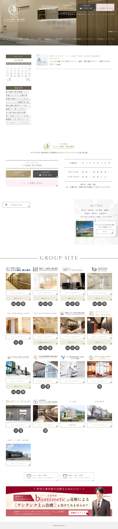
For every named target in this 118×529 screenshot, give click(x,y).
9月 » (28, 79)
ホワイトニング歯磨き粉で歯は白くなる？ (23, 102)
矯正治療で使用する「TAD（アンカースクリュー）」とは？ (29, 105)
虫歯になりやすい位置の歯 (16, 95)
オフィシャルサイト (18, 293)
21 (18, 73)
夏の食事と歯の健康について (17, 92)
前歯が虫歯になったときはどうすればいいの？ (24, 98)
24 (29, 73)
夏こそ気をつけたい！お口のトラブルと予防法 (24, 116)
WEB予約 (72, 425)
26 (11, 75)
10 (29, 68)
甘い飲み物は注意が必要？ (16, 112)
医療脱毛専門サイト (45, 342)
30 (26, 75)
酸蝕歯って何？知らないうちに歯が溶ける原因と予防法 (28, 119)
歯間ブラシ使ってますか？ (16, 109)
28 (18, 75)
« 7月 (9, 79)
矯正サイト (18, 298)
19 (11, 73)
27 (15, 75)
